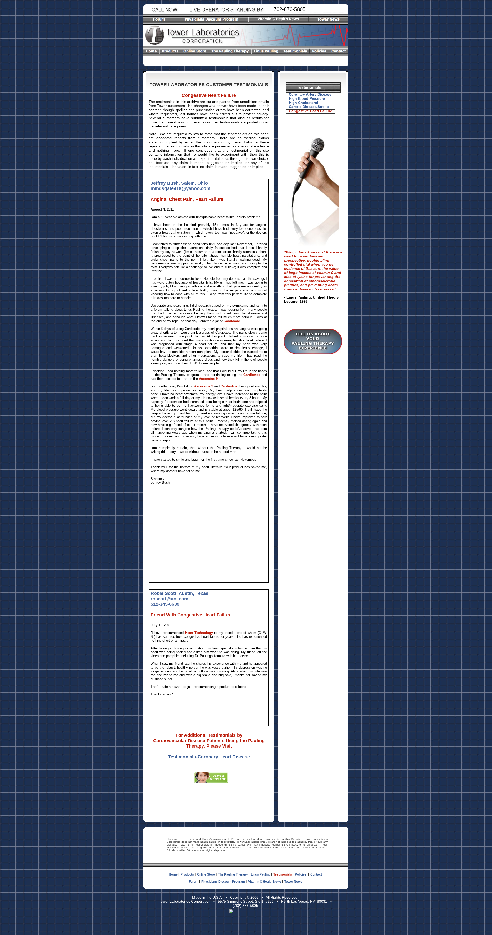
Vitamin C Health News (264, 881)
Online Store (206, 874)
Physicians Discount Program (223, 881)
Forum (193, 881)
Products (187, 874)
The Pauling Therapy (233, 874)
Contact (316, 874)
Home (173, 874)
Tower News (293, 881)
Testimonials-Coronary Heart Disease (209, 756)
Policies (300, 874)
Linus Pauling (260, 874)
